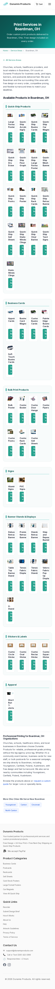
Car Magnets (8, 889)
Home (5, 51)
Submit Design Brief (11, 911)
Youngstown (11, 805)
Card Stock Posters (11, 881)
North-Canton (11, 810)
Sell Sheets (8, 876)
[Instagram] (9, 965)
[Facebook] (4, 965)
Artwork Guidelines (11, 928)
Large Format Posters (12, 885)
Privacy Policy (9, 933)
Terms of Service (10, 937)
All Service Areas (13, 60)
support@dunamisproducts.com (19, 950)
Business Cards (9, 864)
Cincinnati (36, 805)
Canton (24, 805)
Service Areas (16, 51)
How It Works (8, 916)
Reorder (6, 907)
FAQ (5, 924)
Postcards (7, 868)
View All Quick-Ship (11, 893)
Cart (41, 4)
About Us (7, 920)
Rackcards (7, 872)
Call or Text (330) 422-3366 (19, 955)
